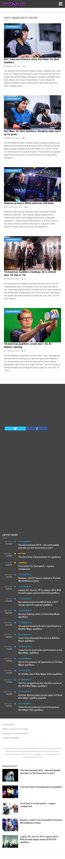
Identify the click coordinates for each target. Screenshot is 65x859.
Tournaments (13, 27)
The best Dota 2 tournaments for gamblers (39, 557)
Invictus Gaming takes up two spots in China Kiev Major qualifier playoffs (40, 696)
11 (25, 279)
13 (25, 351)
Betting (22, 554)
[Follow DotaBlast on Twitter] (15, 428)
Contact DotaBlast (10, 738)
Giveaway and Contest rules (14, 733)
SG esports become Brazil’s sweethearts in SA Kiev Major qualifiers (39, 627)
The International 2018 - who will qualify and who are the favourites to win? (40, 772)
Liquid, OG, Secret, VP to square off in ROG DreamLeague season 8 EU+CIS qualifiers (39, 591)
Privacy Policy (8, 724)
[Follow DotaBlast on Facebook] (36, 428)
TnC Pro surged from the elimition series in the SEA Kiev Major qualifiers (40, 684)
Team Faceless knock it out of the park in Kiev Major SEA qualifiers (38, 708)
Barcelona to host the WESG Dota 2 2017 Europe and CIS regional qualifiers (38, 603)
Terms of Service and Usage (15, 729)
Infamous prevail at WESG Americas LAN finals (29, 203)
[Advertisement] (32, 406)
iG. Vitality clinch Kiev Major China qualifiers (40, 674)
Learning (22, 563)
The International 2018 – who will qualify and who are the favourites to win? (38, 546)
